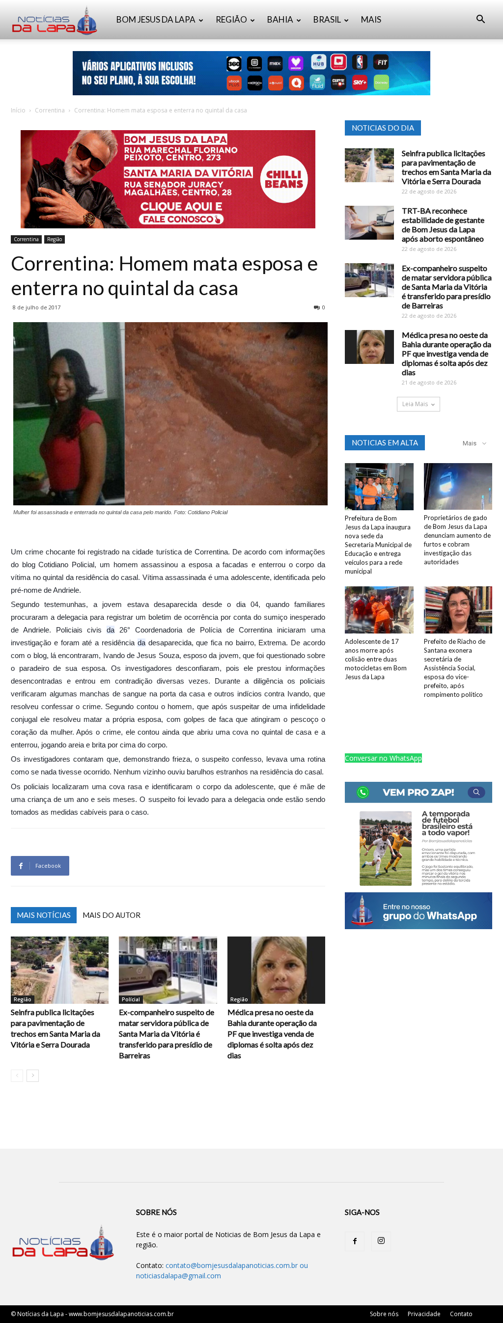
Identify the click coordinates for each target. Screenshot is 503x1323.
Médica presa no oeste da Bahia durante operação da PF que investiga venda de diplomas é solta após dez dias (272, 1033)
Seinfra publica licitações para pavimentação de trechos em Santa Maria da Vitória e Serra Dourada (446, 167)
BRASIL (327, 19)
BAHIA (280, 19)
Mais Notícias (44, 914)
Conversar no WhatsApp (383, 758)
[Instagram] (381, 1241)
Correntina (50, 110)
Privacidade (424, 1314)
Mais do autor (111, 914)
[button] (480, 20)
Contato (461, 1314)
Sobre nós (384, 1314)
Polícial (131, 999)
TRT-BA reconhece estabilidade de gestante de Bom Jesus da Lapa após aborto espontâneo (443, 224)
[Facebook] (354, 1241)
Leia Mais (415, 404)
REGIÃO (231, 19)
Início (18, 110)
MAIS (371, 19)
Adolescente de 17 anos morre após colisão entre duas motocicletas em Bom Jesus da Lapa (376, 659)
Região (54, 239)
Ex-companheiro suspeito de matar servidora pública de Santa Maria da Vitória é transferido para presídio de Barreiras (166, 1033)
